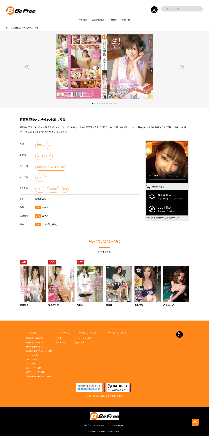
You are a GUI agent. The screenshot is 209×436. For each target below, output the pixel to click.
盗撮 (65, 189)
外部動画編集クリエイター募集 (39, 351)
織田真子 (110, 305)
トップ (5, 28)
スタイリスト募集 (33, 368)
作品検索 (113, 20)
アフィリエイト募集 (83, 338)
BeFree (40, 178)
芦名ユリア (168, 305)
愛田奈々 (24, 305)
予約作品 (83, 20)
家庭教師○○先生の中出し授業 (51, 167)
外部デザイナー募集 (34, 347)
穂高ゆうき (53, 305)
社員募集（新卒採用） (35, 338)
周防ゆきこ (42, 145)
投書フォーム (80, 343)
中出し (40, 189)
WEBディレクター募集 (35, 372)
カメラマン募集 (32, 355)
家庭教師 (53, 189)
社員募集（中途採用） (35, 343)
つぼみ (80, 305)
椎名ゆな (138, 305)
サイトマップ (61, 343)
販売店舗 (59, 338)
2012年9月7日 (44, 156)
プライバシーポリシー (118, 333)
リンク (58, 347)
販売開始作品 (98, 20)
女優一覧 (125, 20)
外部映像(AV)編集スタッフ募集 (39, 376)
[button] (27, 67)
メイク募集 (30, 364)
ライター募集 (31, 359)
